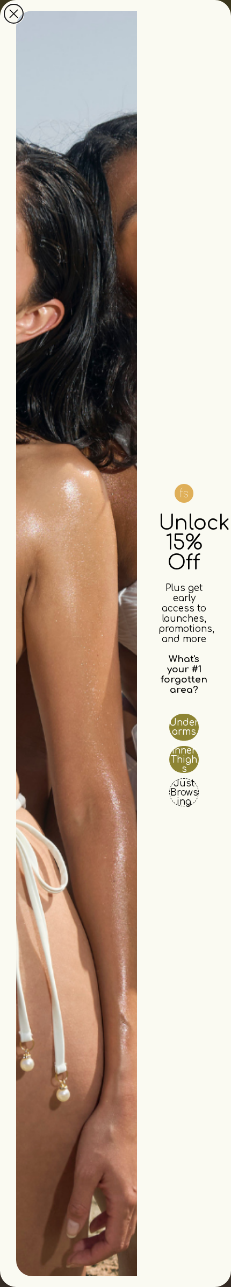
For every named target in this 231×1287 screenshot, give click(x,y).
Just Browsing (184, 792)
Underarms (184, 727)
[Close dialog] (13, 13)
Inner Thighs (184, 759)
